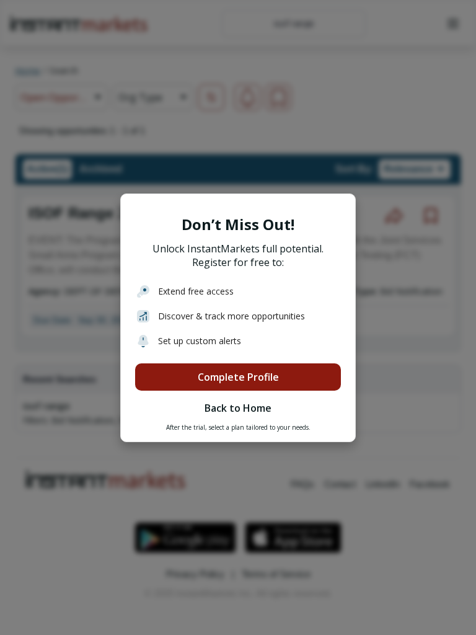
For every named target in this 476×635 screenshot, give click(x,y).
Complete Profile (238, 377)
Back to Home (238, 408)
